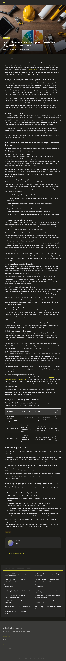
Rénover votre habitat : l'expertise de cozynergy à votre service (14, 580)
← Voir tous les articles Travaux (14, 553)
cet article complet (33, 70)
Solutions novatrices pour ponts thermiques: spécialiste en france (47, 601)
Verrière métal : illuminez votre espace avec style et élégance (47, 591)
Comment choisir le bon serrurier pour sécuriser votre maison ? (15, 574)
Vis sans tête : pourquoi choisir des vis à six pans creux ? (16, 612)
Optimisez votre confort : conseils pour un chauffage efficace (47, 585)
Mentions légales (7, 648)
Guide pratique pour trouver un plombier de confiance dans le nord (47, 596)
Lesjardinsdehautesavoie (12, 628)
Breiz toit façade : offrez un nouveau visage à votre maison (47, 574)
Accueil (7, 58)
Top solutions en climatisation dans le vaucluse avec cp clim (15, 585)
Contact (5, 651)
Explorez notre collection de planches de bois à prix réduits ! (48, 607)
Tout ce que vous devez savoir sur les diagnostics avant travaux (14, 596)
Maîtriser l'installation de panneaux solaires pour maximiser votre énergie (47, 580)
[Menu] (61, 2)
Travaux (6, 37)
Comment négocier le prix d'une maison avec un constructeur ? (17, 607)
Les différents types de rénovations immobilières (14, 601)
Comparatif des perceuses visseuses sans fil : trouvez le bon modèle (17, 591)
